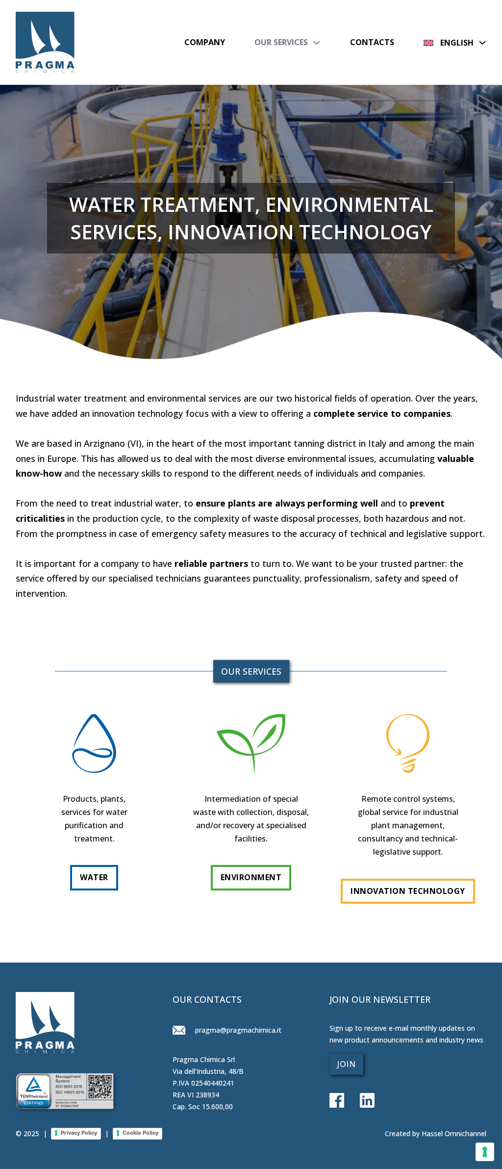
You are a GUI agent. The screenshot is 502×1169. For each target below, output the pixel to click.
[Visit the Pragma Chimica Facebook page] (336, 1101)
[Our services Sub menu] (317, 43)
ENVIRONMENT (251, 877)
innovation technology (408, 891)
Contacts (372, 42)
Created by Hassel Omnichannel (435, 1133)
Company (204, 42)
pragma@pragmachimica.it (237, 1030)
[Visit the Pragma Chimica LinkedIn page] (359, 1101)
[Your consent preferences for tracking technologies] (485, 1152)
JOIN (346, 1064)
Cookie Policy (140, 1132)
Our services (281, 42)
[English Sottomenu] (482, 42)
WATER (94, 877)
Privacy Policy (79, 1132)
